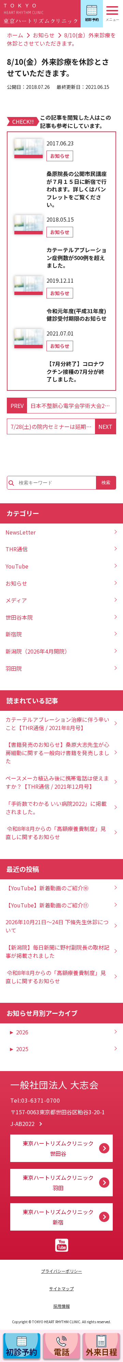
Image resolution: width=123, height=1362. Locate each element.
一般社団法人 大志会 (54, 1084)
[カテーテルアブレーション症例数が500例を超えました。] (28, 224)
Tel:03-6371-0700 (35, 1100)
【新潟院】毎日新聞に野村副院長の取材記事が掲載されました (57, 951)
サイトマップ (61, 1288)
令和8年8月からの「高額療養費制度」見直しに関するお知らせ (55, 832)
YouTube (16, 566)
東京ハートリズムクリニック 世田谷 (58, 1148)
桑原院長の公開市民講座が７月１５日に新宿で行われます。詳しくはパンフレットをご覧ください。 (76, 189)
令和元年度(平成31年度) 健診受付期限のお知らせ (77, 314)
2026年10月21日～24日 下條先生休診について (57, 926)
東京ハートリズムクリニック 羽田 (58, 1182)
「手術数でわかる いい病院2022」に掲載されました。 (56, 807)
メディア (16, 600)
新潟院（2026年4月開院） (37, 651)
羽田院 (13, 668)
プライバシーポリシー (61, 1271)
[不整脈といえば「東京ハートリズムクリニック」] (40, 13)
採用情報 (61, 1306)
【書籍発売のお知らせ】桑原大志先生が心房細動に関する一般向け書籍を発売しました (57, 752)
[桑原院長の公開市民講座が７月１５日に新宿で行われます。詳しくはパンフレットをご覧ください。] (28, 148)
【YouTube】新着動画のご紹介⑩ (46, 888)
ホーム (15, 35)
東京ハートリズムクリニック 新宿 (58, 1217)
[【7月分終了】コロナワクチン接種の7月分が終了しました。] (28, 338)
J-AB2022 (22, 1123)
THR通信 (16, 549)
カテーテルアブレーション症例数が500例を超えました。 (76, 257)
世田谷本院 (19, 617)
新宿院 (13, 634)
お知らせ (44, 35)
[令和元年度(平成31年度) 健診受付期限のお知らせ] (28, 285)
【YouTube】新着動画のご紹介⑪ (46, 905)
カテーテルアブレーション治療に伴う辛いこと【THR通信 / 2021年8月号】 (57, 723)
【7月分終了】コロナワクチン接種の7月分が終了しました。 (75, 371)
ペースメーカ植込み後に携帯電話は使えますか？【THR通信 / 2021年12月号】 (57, 782)
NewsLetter (20, 532)
